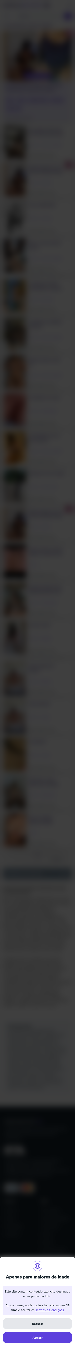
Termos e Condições (49, 1310)
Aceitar (37, 1337)
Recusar (37, 1324)
